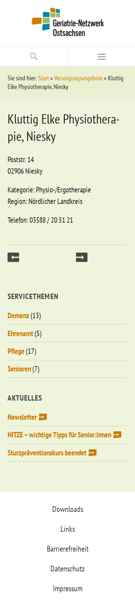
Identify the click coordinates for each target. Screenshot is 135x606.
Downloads (67, 509)
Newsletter (22, 417)
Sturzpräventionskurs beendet (47, 453)
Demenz (18, 315)
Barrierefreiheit (68, 549)
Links (67, 529)
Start (43, 78)
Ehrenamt (20, 333)
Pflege (16, 351)
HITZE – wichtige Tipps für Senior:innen (59, 435)
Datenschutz (67, 568)
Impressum (67, 588)
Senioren (19, 369)
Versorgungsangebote (78, 78)
